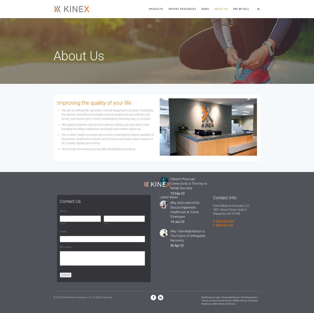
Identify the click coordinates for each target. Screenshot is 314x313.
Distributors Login (210, 297)
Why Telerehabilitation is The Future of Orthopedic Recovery (188, 235)
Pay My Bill (241, 9)
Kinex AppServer (230, 297)
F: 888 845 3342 (223, 225)
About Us (221, 9)
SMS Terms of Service (223, 303)
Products (156, 9)
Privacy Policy (224, 300)
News (205, 9)
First (62, 223)
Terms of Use (209, 300)
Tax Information (249, 297)
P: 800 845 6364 (223, 221)
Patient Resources (182, 9)
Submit (65, 275)
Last (106, 223)
